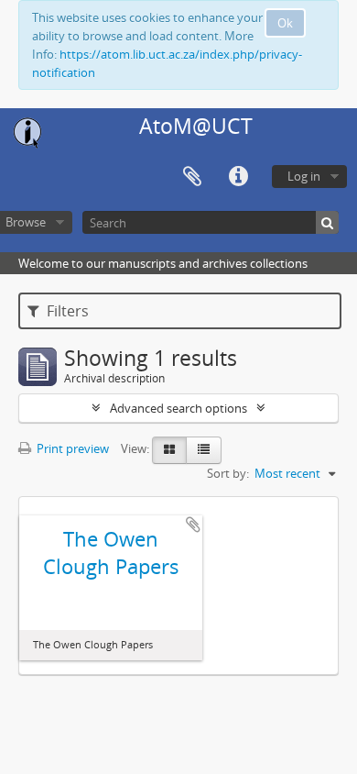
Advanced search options (178, 408)
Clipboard (192, 177)
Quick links (238, 177)
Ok (285, 23)
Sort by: (228, 473)
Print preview (71, 448)
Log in (303, 176)
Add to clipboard (193, 524)
